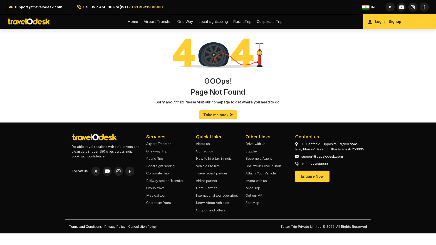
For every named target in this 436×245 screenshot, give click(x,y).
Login (380, 21)
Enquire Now (312, 176)
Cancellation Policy (142, 226)
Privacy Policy (115, 226)
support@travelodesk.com (38, 7)
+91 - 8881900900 (315, 164)
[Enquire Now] (312, 171)
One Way (185, 21)
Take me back (215, 115)
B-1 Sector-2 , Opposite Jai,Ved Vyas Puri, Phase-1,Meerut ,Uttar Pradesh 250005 (329, 146)
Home (133, 21)
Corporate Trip (269, 21)
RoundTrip (242, 21)
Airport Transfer (158, 21)
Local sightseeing (213, 21)
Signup (395, 21)
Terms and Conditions (85, 226)
